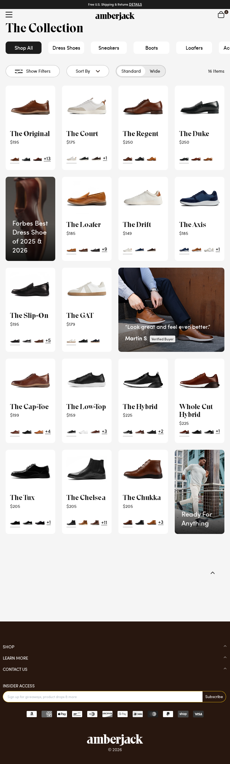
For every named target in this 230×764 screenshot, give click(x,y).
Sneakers (108, 47)
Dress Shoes (66, 47)
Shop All (24, 47)
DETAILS (135, 4)
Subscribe (214, 696)
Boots (151, 47)
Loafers (194, 47)
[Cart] (221, 14)
